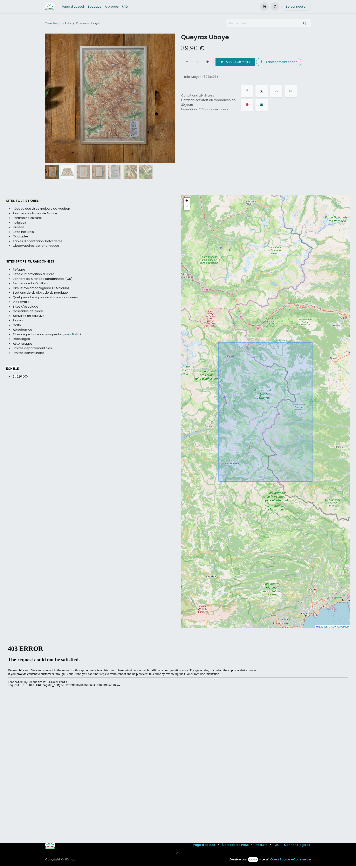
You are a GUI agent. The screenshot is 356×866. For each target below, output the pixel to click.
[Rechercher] (305, 23)
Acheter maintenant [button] (281, 62)
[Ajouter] (207, 62)
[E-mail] (261, 105)
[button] (275, 6)
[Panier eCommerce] (264, 6)
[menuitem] (73, 7)
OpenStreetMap (340, 626)
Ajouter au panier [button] (237, 62)
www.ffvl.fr (72, 334)
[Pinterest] (247, 105)
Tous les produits (58, 23)
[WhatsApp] (291, 91)
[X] (261, 91)
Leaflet (323, 626)
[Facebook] (247, 91)
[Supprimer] (187, 62)
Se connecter (296, 6)
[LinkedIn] (276, 91)
